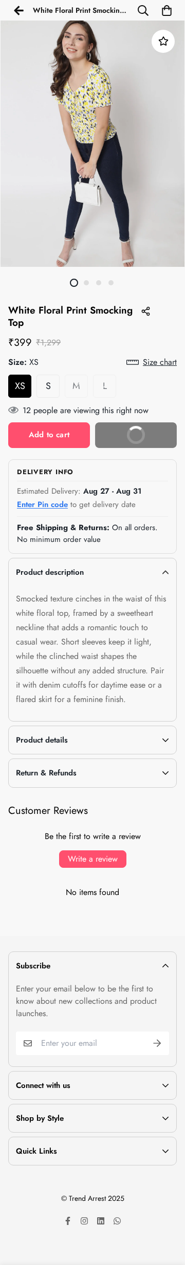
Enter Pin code (42, 504)
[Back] (18, 10)
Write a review (93, 859)
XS (20, 386)
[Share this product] (145, 311)
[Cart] (166, 10)
